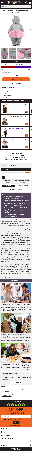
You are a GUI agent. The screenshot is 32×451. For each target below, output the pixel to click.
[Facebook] (8, 404)
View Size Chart (16, 75)
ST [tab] (3, 177)
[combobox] (14, 6)
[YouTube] (19, 404)
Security (3, 445)
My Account (7, 432)
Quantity (27, 69)
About (3, 442)
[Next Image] (29, 30)
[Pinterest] (12, 404)
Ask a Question (16, 382)
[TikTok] (23, 404)
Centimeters (23, 186)
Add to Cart (16, 79)
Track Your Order (8, 435)
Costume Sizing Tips (16, 189)
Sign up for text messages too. (11, 419)
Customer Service (7, 438)
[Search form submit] (29, 6)
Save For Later (16, 83)
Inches (8, 186)
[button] (30, 2)
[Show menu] (2, 2)
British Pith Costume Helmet (16, 116)
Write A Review (7, 395)
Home (5, 428)
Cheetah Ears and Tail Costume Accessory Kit (16, 105)
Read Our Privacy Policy (16, 425)
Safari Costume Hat (13, 139)
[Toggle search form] (26, 2)
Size (3, 69)
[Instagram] (16, 404)
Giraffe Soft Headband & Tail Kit (16, 129)
